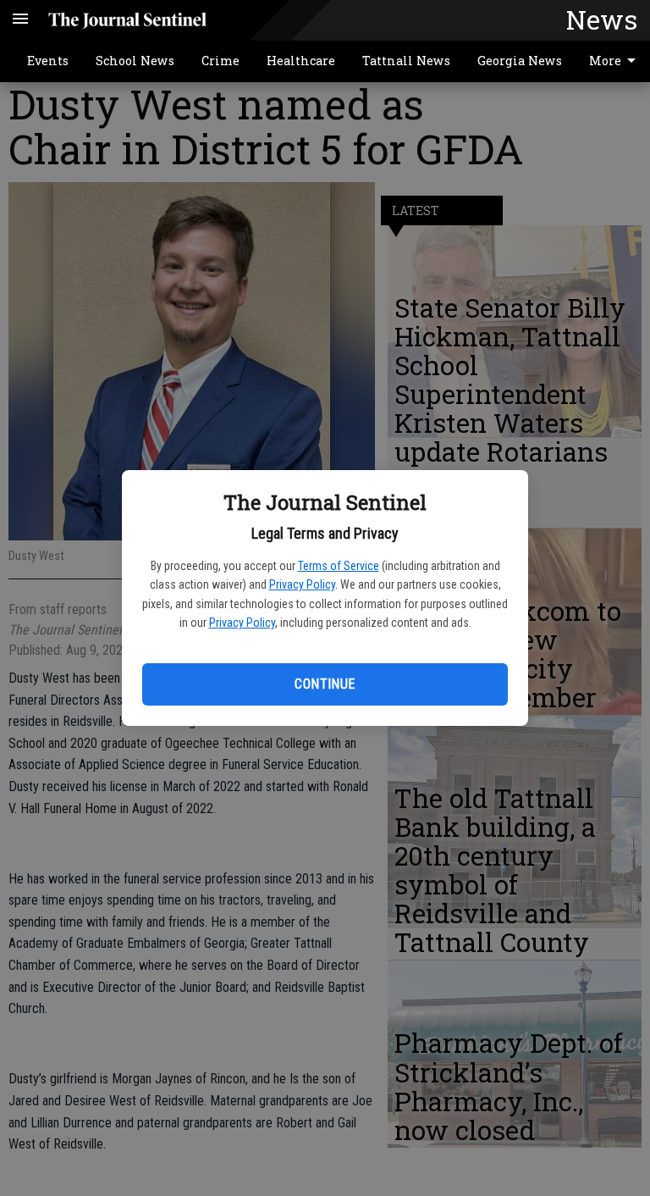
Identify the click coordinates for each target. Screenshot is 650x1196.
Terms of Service (338, 566)
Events (48, 61)
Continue (325, 684)
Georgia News (519, 61)
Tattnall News (406, 61)
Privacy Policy (302, 584)
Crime (220, 61)
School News (135, 61)
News (601, 19)
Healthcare (301, 61)
